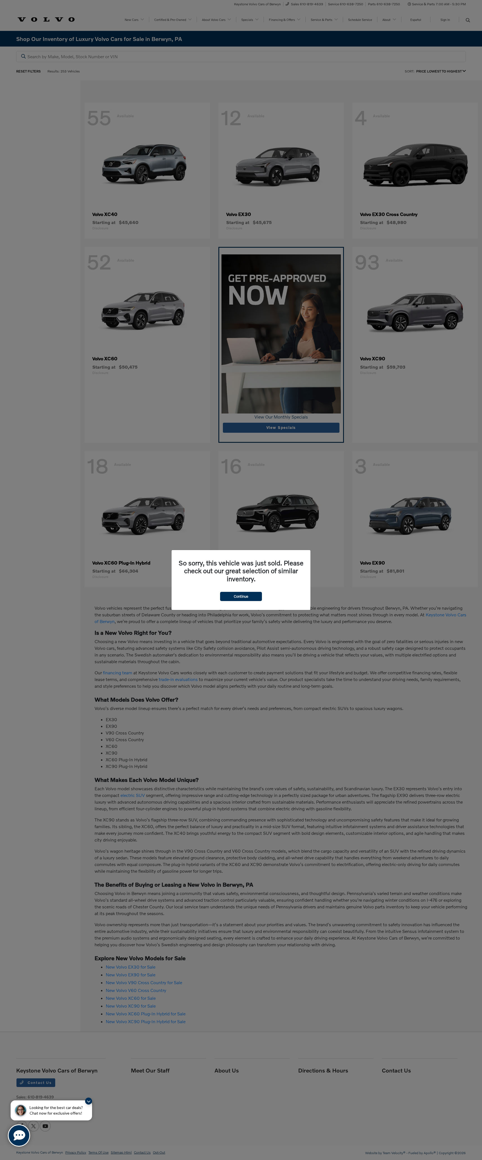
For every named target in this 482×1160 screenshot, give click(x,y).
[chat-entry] (19, 1135)
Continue (241, 596)
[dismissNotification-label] (88, 1101)
